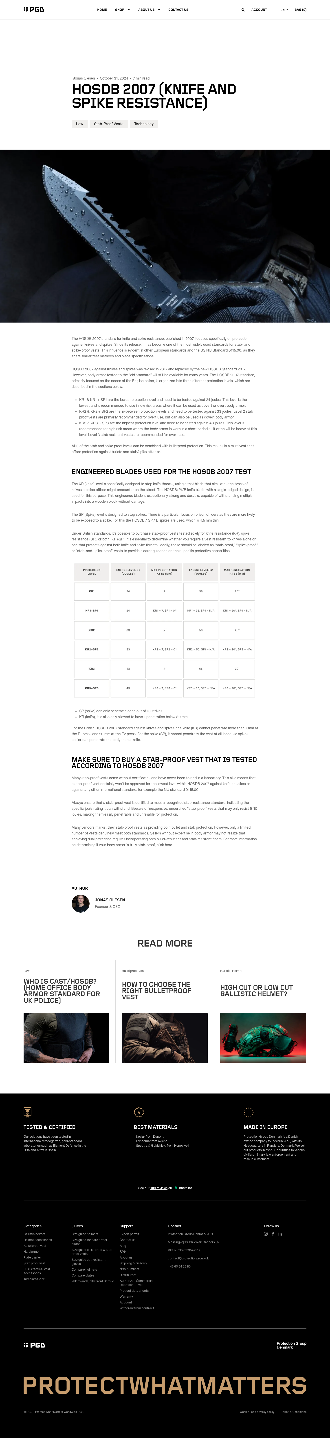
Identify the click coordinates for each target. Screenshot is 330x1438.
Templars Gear (34, 1279)
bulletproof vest (133, 971)
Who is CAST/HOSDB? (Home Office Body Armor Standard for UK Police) (62, 990)
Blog (123, 1246)
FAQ (123, 1251)
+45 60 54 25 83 (179, 1266)
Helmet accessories (38, 1240)
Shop (119, 9)
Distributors (128, 1275)
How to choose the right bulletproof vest (156, 990)
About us (146, 9)
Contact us (178, 9)
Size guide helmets (85, 1234)
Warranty (126, 1296)
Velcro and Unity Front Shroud (93, 1281)
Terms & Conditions (293, 1411)
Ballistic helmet (34, 1234)
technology (144, 124)
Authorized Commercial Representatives (136, 1283)
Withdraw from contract (137, 1308)
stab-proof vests (108, 124)
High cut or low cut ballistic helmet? (256, 990)
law (79, 124)
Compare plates (83, 1275)
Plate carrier (32, 1257)
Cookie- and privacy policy (257, 1411)
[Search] (243, 9)
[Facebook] (273, 1234)
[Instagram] (266, 1234)
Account (259, 9)
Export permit (129, 1234)
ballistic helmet (231, 971)
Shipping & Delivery (133, 1263)
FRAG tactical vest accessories (37, 1271)
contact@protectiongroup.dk (188, 1258)
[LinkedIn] (280, 1234)
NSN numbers (129, 1269)
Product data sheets (134, 1290)
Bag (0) (300, 9)
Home (102, 9)
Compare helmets (84, 1269)
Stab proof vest (34, 1263)
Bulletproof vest (35, 1246)
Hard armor (32, 1251)
